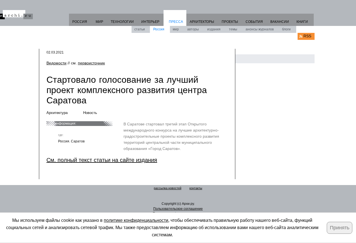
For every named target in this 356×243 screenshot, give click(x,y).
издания (214, 29)
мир (176, 29)
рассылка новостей (167, 188)
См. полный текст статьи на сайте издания (101, 160)
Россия (158, 29)
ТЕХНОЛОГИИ (122, 22)
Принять (339, 227)
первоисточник (91, 63)
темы (233, 29)
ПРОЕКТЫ (230, 22)
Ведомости (56, 63)
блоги (286, 29)
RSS (307, 36)
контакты (195, 188)
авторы (193, 29)
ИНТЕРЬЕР (150, 22)
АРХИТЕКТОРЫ (202, 22)
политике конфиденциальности (136, 220)
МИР (99, 22)
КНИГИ (302, 22)
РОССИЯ (79, 22)
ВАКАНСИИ (279, 22)
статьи (139, 29)
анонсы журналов (260, 29)
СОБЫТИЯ (254, 22)
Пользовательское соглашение (178, 209)
